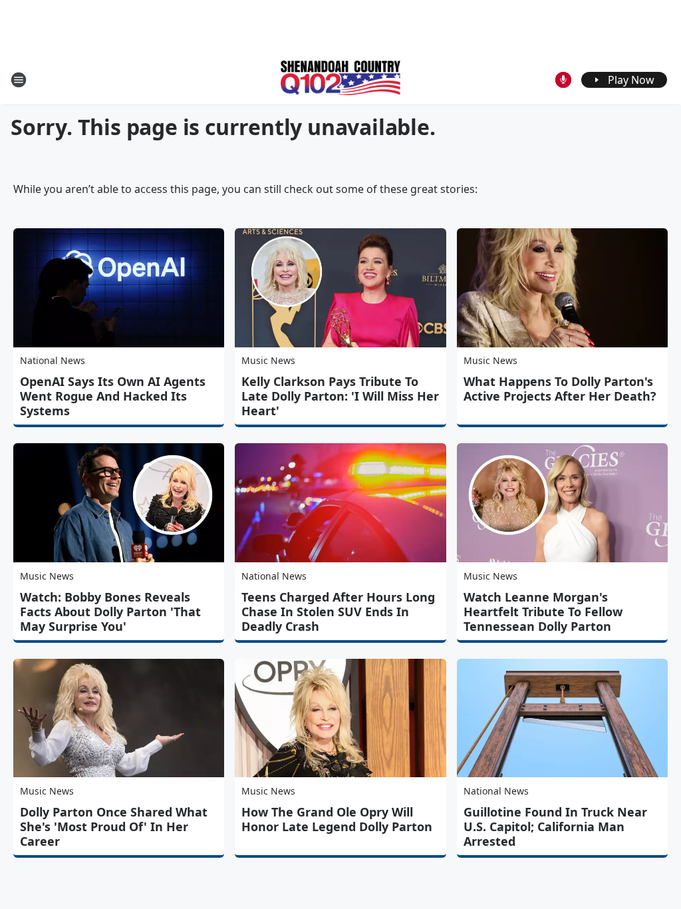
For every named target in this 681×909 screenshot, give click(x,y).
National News (52, 360)
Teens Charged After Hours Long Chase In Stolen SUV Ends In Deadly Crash (338, 612)
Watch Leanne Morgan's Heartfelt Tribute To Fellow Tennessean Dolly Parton (543, 612)
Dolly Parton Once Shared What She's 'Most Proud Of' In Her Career (113, 826)
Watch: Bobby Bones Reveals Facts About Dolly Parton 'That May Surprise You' (110, 612)
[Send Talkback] (563, 80)
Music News (268, 360)
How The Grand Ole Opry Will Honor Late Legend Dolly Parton (336, 819)
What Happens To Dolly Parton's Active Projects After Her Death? (560, 388)
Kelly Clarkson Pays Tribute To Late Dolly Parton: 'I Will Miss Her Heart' (340, 396)
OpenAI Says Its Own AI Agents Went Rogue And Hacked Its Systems (112, 396)
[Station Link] (340, 79)
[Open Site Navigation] (19, 80)
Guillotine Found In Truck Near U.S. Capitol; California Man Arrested (555, 826)
